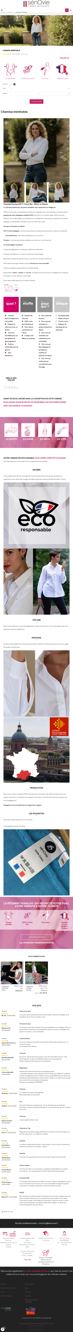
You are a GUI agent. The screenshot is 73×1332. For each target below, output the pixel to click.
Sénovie (3, 1284)
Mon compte (29, 1284)
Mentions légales (6, 1296)
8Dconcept (50, 1323)
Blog (26, 1288)
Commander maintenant (36, 937)
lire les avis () (16, 54)
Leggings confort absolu (29, 986)
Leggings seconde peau (5, 986)
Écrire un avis (24, 54)
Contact (28, 1292)
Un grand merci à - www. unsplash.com (36, 1329)
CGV (2, 1292)
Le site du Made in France (37, 1271)
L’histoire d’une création (9, 1288)
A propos (28, 1296)
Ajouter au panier (36, 101)
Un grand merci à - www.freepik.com (36, 1325)
